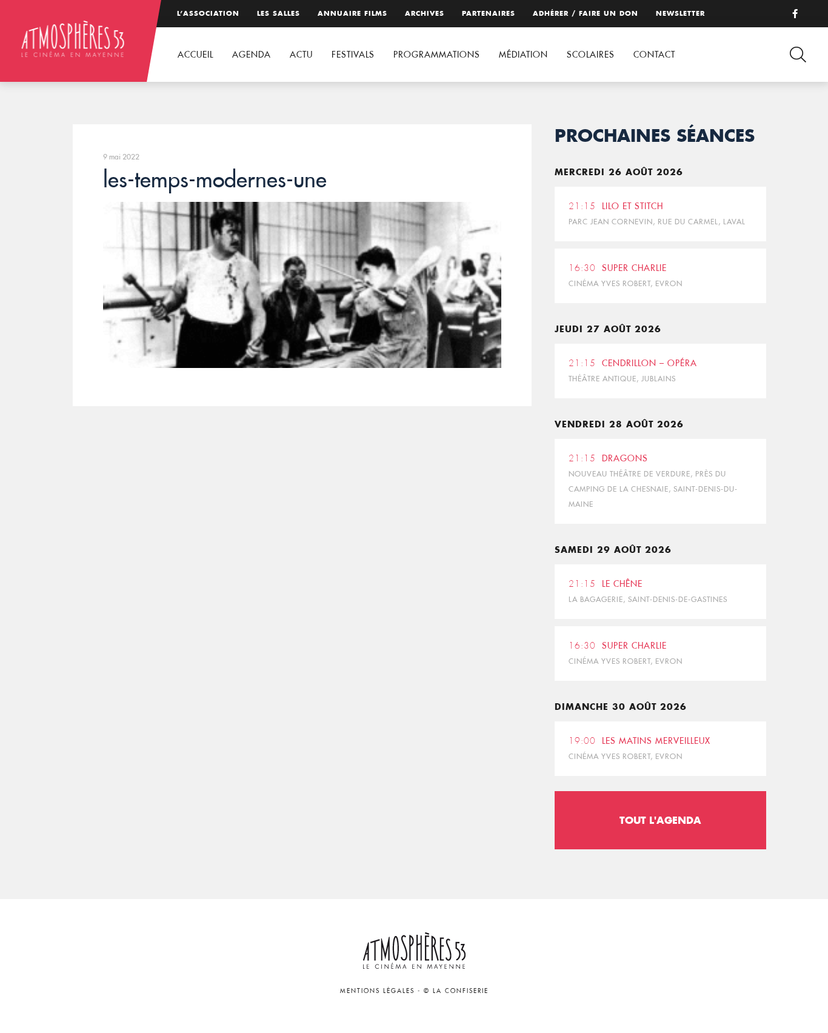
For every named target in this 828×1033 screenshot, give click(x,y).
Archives (424, 13)
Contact (654, 54)
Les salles (278, 13)
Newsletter (680, 13)
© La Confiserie (456, 991)
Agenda (251, 54)
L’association (208, 13)
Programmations (436, 54)
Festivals (353, 54)
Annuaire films (352, 13)
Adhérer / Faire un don (585, 13)
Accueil (195, 54)
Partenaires (488, 13)
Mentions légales (377, 991)
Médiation (523, 54)
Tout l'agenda (660, 820)
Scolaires (591, 54)
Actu (301, 54)
